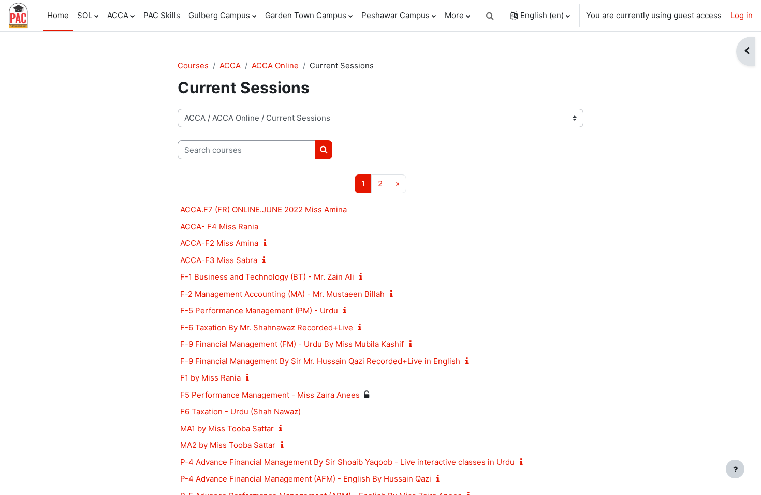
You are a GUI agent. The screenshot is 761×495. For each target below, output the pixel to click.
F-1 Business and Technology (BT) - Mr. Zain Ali (267, 277)
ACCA (230, 65)
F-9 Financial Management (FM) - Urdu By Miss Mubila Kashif (292, 344)
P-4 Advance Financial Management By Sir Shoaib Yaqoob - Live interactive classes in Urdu (347, 462)
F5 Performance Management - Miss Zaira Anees (270, 395)
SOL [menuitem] (84, 15)
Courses (193, 65)
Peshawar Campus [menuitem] (395, 15)
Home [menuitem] (58, 15)
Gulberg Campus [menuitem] (219, 15)
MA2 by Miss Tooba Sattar (227, 445)
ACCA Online (275, 65)
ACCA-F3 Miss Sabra (218, 260)
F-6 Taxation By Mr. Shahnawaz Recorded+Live (266, 327)
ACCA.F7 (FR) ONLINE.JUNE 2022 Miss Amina (263, 209)
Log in (741, 15)
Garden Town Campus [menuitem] (305, 15)
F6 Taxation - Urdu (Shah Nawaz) (240, 411)
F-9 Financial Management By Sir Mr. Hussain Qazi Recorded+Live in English (320, 361)
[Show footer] (735, 469)
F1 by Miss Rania (210, 378)
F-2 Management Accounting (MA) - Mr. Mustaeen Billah (282, 294)
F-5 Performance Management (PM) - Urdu (259, 310)
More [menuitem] (454, 15)
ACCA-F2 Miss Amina (219, 243)
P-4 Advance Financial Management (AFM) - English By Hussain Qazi (305, 479)
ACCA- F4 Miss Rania (219, 226)
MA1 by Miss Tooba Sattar (227, 428)
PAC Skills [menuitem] (161, 15)
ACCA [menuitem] (117, 15)
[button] (490, 15)
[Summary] (267, 243)
